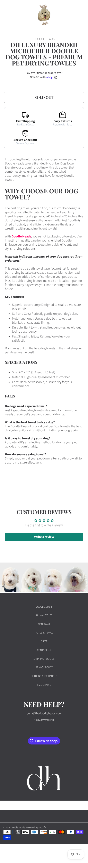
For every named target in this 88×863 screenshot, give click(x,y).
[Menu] (7, 14)
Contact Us (44, 650)
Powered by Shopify (36, 827)
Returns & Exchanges (44, 676)
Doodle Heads (21, 236)
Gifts (44, 641)
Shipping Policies (44, 659)
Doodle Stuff (44, 607)
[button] (71, 14)
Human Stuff (44, 615)
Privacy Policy (44, 667)
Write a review (44, 537)
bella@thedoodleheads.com (44, 713)
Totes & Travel (44, 633)
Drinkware (44, 624)
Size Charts (44, 685)
